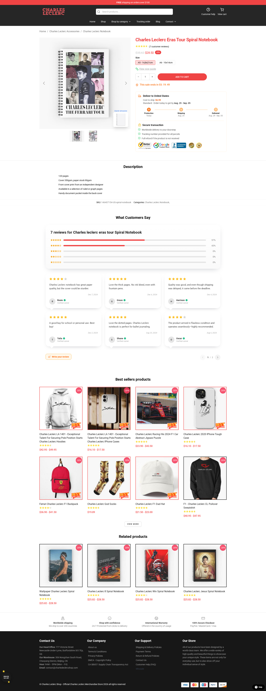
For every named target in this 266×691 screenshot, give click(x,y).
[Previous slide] (44, 83)
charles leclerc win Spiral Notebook (155, 591)
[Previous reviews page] (203, 357)
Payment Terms (143, 651)
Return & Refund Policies (147, 656)
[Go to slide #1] (77, 136)
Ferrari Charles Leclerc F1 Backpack (58, 504)
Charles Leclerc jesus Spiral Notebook (204, 591)
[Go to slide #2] (93, 136)
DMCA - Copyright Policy (99, 660)
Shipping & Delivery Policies (148, 647)
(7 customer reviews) (159, 46)
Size (137, 57)
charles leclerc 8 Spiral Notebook (105, 591)
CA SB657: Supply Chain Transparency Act (108, 664)
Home (42, 31)
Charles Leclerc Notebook (97, 31)
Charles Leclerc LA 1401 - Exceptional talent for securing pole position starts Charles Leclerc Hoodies (61, 438)
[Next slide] (126, 83)
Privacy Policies (95, 656)
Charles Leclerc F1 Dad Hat (150, 504)
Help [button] (260, 687)
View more (133, 524)
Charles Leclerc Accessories (64, 31)
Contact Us (141, 660)
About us (92, 647)
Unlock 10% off (6, 677)
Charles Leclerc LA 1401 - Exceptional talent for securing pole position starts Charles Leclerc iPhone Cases (109, 438)
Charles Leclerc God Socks (101, 504)
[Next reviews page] (217, 357)
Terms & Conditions (97, 651)
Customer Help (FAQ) (146, 664)
